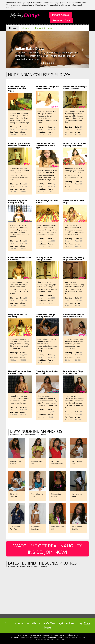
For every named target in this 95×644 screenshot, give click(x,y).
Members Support (57, 635)
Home (12, 28)
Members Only (61, 20)
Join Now (20, 635)
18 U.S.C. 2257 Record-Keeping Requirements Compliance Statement (60, 637)
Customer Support (43, 635)
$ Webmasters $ (71, 635)
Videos (26, 28)
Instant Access (60, 14)
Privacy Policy (15, 637)
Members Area (30, 635)
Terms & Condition (27, 637)
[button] (12, 49)
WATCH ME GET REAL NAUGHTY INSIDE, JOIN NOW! (47, 549)
